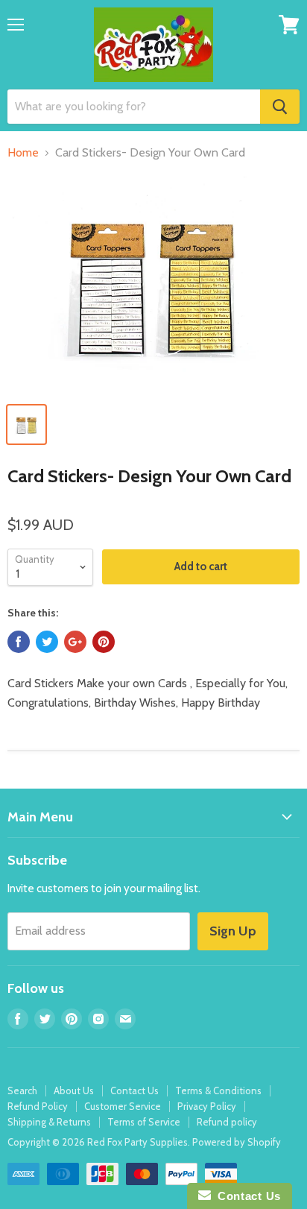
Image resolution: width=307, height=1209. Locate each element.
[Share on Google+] (75, 642)
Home (23, 153)
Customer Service (122, 1106)
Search (22, 1090)
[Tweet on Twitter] (47, 642)
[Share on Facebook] (18, 642)
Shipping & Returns (49, 1122)
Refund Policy (37, 1106)
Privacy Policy (206, 1106)
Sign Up (232, 931)
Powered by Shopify (236, 1142)
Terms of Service (143, 1122)
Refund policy (227, 1122)
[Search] (280, 106)
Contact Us (134, 1090)
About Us (74, 1090)
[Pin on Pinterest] (103, 642)
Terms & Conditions (218, 1090)
